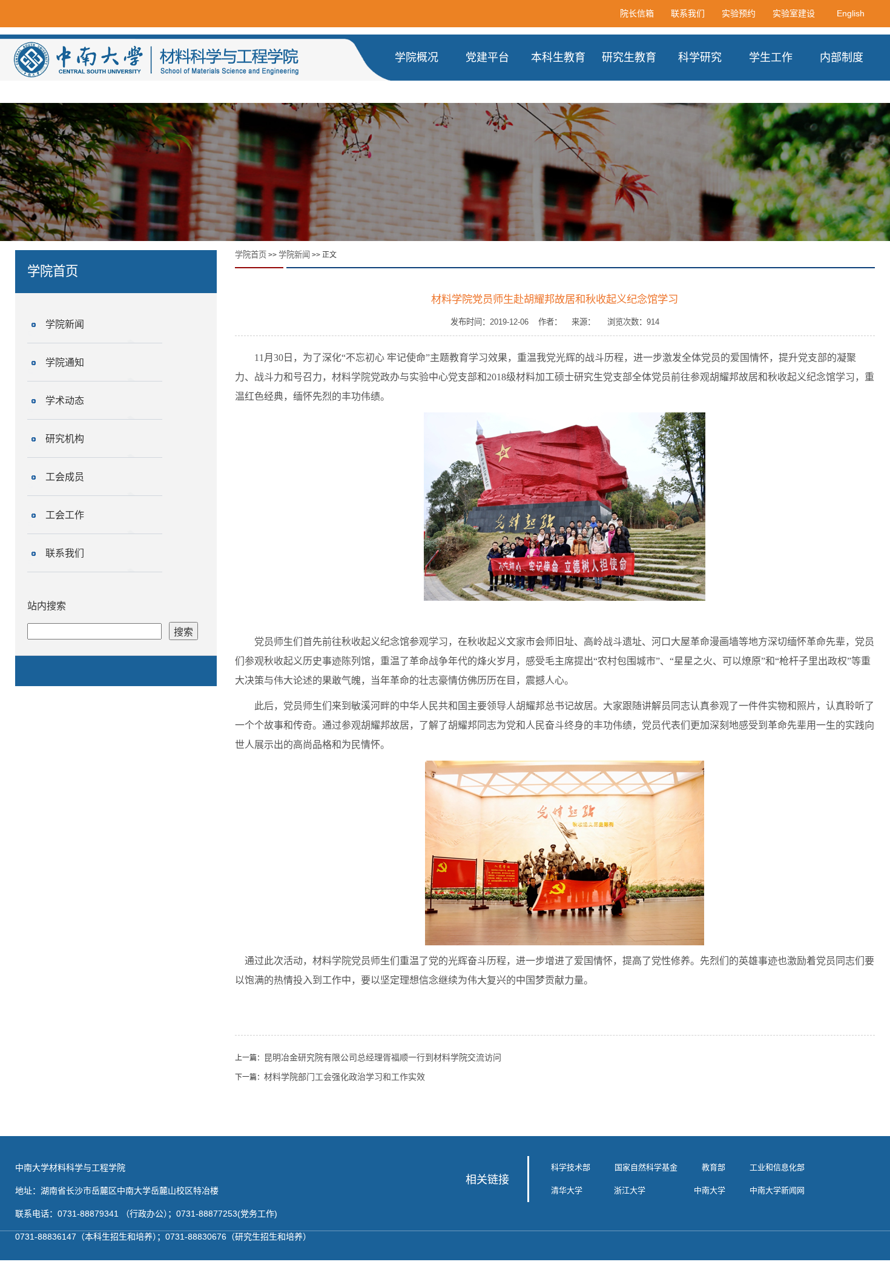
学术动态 (64, 400)
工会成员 (64, 477)
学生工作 (771, 57)
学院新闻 (64, 324)
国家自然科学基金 (646, 1167)
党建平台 (487, 57)
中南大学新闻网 (777, 1190)
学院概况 (416, 57)
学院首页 (250, 254)
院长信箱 (637, 13)
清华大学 (566, 1190)
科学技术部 (570, 1167)
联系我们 (688, 13)
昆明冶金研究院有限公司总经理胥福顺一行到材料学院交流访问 (382, 1057)
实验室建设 (794, 13)
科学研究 (700, 57)
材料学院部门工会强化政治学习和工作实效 (344, 1077)
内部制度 (841, 57)
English (851, 13)
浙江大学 (629, 1190)
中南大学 (709, 1190)
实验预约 (739, 13)
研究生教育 (629, 57)
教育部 (713, 1167)
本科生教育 (558, 57)
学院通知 (64, 362)
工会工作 (64, 515)
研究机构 (64, 439)
